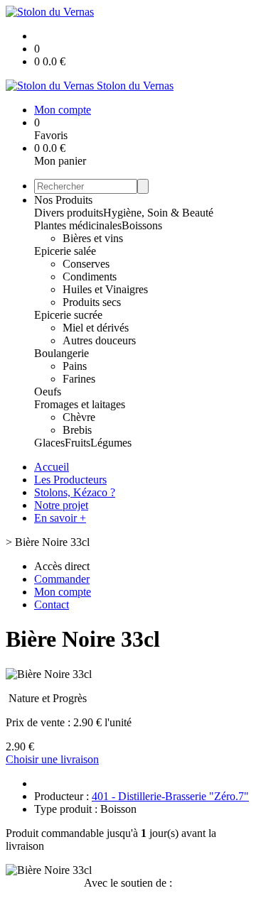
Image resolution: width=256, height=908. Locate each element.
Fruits (77, 443)
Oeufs (47, 391)
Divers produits (68, 213)
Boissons (142, 225)
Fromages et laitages (79, 404)
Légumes (111, 443)
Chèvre (79, 417)
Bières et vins (93, 238)
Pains (75, 366)
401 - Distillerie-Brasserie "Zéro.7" (170, 796)
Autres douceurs (99, 340)
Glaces (49, 443)
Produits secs (92, 302)
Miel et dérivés (96, 328)
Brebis (77, 430)
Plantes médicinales (78, 225)
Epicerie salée (65, 251)
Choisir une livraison (52, 759)
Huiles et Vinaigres (105, 289)
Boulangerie (61, 353)
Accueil (51, 467)
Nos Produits (63, 200)
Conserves (86, 264)
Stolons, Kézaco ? (74, 492)
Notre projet (61, 505)
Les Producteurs (70, 480)
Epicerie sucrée (68, 315)
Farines (79, 379)
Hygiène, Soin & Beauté (158, 213)
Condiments (90, 276)
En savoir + (60, 518)
